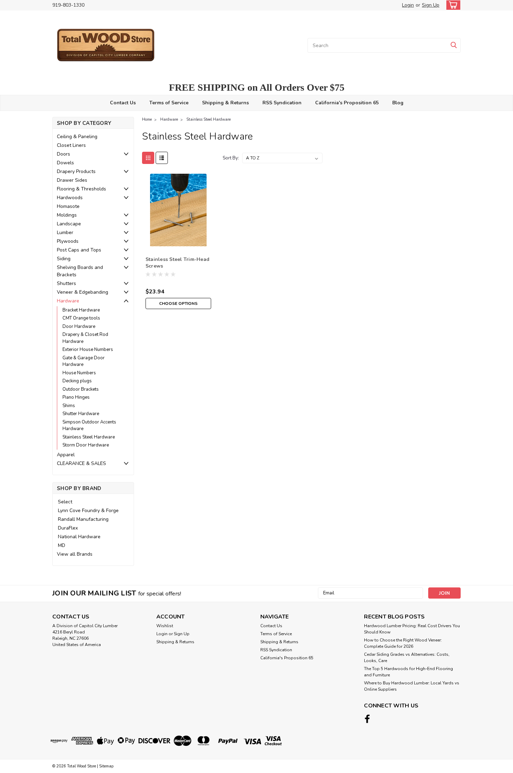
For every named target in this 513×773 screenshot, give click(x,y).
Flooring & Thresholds (81, 189)
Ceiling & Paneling (77, 136)
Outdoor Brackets (80, 389)
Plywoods (68, 241)
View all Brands (74, 554)
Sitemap (106, 766)
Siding (63, 258)
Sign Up (430, 5)
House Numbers (79, 373)
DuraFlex (68, 528)
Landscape (69, 223)
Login (408, 5)
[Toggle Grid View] (148, 158)
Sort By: (231, 158)
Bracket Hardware (81, 310)
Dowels (65, 162)
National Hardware (79, 536)
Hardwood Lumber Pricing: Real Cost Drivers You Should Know (412, 629)
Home (147, 119)
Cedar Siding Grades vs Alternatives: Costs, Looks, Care (406, 657)
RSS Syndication (282, 102)
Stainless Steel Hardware (88, 437)
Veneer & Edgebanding (82, 292)
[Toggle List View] (162, 158)
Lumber (65, 232)
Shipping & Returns (225, 102)
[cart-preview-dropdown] (452, 5)
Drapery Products (76, 171)
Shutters (66, 283)
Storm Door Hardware (85, 445)
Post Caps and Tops (79, 250)
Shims (68, 406)
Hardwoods (70, 197)
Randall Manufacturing (83, 519)
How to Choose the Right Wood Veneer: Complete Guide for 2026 (403, 643)
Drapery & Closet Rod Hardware (85, 338)
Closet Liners (71, 145)
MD (61, 545)
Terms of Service (168, 102)
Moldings (67, 215)
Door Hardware (78, 326)
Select (65, 501)
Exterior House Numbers (87, 349)
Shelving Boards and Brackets (80, 271)
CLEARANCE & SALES (81, 463)
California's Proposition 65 (347, 102)
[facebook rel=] (367, 718)
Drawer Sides (72, 180)
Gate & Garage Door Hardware (83, 361)
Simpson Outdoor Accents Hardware (89, 425)
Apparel (66, 454)
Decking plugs (77, 381)
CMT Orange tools (81, 318)
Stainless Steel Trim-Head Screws (177, 262)
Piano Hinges (76, 397)
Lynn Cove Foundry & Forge (88, 510)
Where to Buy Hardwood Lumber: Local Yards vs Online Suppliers (411, 686)
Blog (397, 102)
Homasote (68, 206)
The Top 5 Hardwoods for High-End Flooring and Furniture (408, 672)
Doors (63, 154)
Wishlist (164, 626)
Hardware (68, 301)
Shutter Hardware (80, 414)
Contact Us (123, 102)
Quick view (178, 241)
